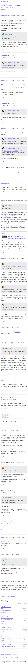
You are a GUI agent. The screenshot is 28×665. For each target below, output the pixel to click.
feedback (3, 9)
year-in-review (4, 612)
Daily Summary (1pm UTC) (12, 110)
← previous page (5, 596)
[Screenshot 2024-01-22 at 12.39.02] (14, 415)
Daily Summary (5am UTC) (11, 151)
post (20, 437)
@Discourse (17, 332)
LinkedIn (4, 233)
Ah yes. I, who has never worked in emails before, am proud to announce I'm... (13, 238)
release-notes (12, 646)
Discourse (9, 661)
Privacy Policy (14, 657)
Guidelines (15, 654)
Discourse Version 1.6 (7, 644)
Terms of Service (5, 657)
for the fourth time (6, 217)
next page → (12, 596)
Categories (8, 654)
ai (5, 623)
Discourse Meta (4, 1)
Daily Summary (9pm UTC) (12, 62)
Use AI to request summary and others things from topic (6, 629)
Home (2, 654)
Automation (4, 543)
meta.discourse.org (9, 67)
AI (21, 541)
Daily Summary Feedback (11, 5)
